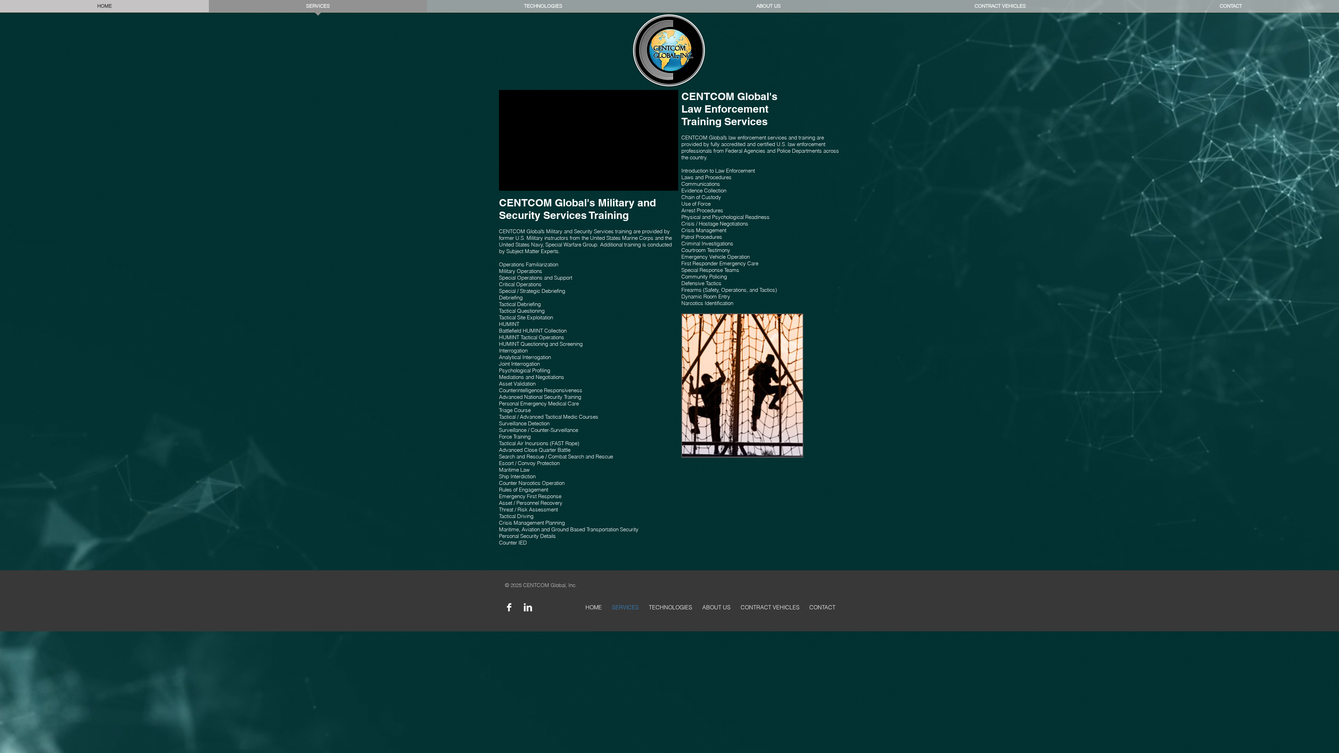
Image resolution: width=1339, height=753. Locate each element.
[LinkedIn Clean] (528, 607)
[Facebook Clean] (509, 607)
